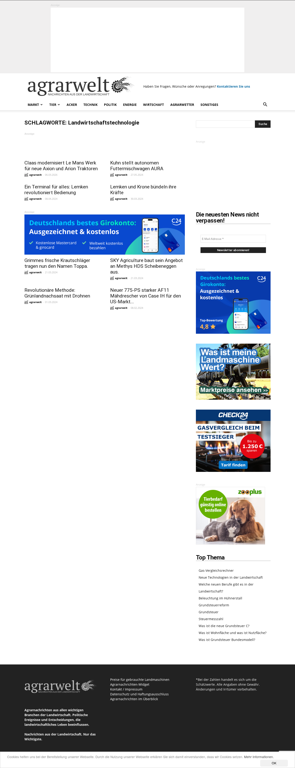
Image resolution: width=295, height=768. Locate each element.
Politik (110, 104)
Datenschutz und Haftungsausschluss (139, 694)
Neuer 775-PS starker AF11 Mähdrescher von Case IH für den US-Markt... (145, 295)
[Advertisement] (147, 40)
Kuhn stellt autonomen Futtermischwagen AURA (136, 165)
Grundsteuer (208, 612)
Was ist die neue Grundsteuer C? (224, 626)
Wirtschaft (153, 104)
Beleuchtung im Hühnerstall (220, 598)
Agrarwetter (182, 104)
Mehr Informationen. (259, 756)
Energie (130, 104)
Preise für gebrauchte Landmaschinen (139, 679)
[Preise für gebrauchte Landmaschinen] (233, 398)
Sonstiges (209, 104)
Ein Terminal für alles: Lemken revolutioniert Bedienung (56, 189)
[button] (265, 105)
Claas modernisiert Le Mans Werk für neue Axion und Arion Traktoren (61, 165)
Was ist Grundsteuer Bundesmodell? (227, 639)
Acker (72, 104)
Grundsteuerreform (214, 605)
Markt (33, 104)
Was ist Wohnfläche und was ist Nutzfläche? (232, 633)
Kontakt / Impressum (126, 689)
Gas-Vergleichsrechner (216, 570)
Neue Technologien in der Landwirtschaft (231, 577)
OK (274, 763)
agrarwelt (35, 174)
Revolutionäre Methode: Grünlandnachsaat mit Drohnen (57, 293)
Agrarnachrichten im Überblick (134, 699)
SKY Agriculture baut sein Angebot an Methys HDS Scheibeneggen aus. (146, 266)
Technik (90, 104)
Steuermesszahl (211, 619)
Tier (52, 104)
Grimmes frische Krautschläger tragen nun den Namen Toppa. (57, 263)
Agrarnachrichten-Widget (129, 684)
